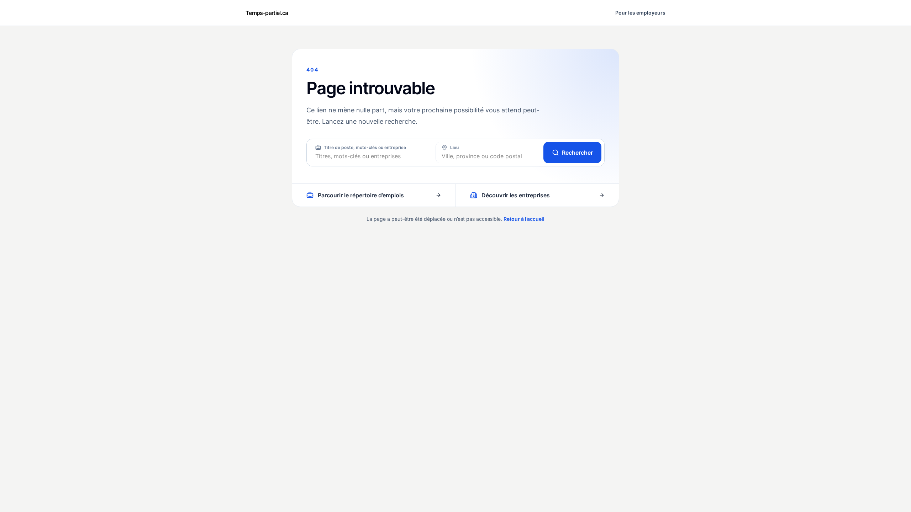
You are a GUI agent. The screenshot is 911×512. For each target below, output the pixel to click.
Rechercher (577, 152)
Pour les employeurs (640, 13)
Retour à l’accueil (524, 219)
